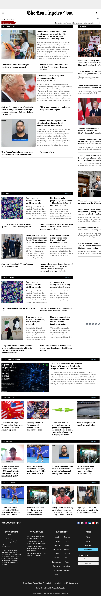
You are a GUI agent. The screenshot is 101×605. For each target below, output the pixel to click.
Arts (56, 574)
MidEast (67, 554)
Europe (66, 549)
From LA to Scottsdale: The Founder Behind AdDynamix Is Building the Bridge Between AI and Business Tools (66, 366)
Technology (57, 549)
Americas (67, 566)
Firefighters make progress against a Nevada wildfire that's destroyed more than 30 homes (61, 201)
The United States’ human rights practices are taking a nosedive (64, 23)
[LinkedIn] (96, 324)
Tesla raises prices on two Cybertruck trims (86, 424)
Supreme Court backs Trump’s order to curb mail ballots (17, 265)
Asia (66, 558)
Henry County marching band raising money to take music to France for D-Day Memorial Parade (62, 511)
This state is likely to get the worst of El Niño (18, 309)
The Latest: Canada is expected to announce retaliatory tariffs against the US (50, 78)
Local (57, 537)
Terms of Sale (37, 583)
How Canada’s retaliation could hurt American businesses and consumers (17, 153)
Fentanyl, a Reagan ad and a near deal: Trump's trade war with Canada (56, 309)
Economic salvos (47, 152)
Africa (67, 562)
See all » (68, 194)
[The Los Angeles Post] (50, 13)
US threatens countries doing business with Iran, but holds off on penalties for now (60, 239)
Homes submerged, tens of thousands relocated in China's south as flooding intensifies (60, 320)
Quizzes (88, 545)
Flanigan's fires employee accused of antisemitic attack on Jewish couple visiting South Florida (51, 123)
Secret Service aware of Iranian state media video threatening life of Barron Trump (56, 347)
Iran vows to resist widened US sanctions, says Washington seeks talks (35, 320)
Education (56, 566)
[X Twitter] (90, 324)
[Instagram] (93, 324)
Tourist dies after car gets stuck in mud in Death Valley (36, 554)
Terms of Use (27, 583)
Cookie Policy (57, 583)
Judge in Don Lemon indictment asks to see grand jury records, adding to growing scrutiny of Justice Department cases (17, 349)
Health (56, 558)
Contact (88, 541)
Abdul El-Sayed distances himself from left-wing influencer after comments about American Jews (56, 226)
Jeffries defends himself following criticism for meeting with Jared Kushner (54, 67)
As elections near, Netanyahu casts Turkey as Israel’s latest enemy (60, 284)
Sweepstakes (73, 583)
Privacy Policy (47, 583)
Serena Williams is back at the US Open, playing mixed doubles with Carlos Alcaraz (36, 470)
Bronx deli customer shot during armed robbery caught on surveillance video (85, 470)
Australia (67, 570)
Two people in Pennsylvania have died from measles (34, 200)
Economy (56, 545)
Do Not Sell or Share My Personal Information (50, 588)
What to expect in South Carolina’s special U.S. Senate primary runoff (16, 225)
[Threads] (97, 523)
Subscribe (88, 563)
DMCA (66, 583)
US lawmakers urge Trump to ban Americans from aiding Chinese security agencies (12, 426)
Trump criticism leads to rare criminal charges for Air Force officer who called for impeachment (36, 239)
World (67, 541)
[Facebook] (87, 324)
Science (67, 537)
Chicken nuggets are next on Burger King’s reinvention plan (55, 108)
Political (57, 541)
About (88, 537)
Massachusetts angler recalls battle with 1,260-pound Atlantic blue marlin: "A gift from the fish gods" (10, 471)
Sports (67, 545)
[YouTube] (99, 324)
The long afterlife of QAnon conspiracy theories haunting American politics (35, 426)
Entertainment (57, 570)
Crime (57, 554)
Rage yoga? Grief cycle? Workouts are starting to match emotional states (87, 510)
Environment (56, 562)
